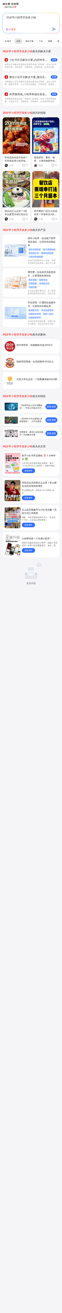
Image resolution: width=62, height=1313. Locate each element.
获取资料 (51, 406)
